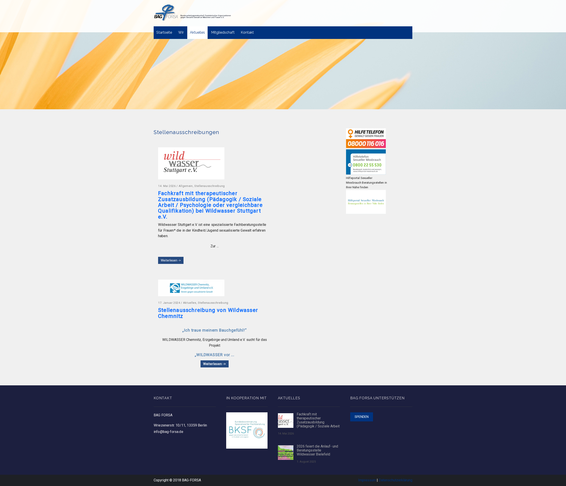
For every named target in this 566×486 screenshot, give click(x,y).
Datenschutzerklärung (395, 480)
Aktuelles (197, 32)
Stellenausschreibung (209, 186)
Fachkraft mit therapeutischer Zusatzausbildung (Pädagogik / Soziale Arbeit (318, 420)
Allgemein (186, 186)
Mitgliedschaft (223, 32)
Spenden (362, 417)
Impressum (367, 480)
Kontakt (247, 32)
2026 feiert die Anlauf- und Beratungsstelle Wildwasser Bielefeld (317, 450)
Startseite (164, 32)
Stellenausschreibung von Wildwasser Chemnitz (208, 313)
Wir (181, 32)
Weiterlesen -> (171, 260)
